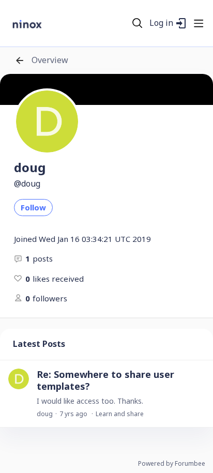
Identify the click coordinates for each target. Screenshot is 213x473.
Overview (50, 60)
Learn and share (120, 413)
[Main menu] (198, 23)
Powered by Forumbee (171, 464)
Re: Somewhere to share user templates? (105, 380)
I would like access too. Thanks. (90, 401)
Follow (33, 207)
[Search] (137, 23)
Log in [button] (161, 23)
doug (45, 413)
